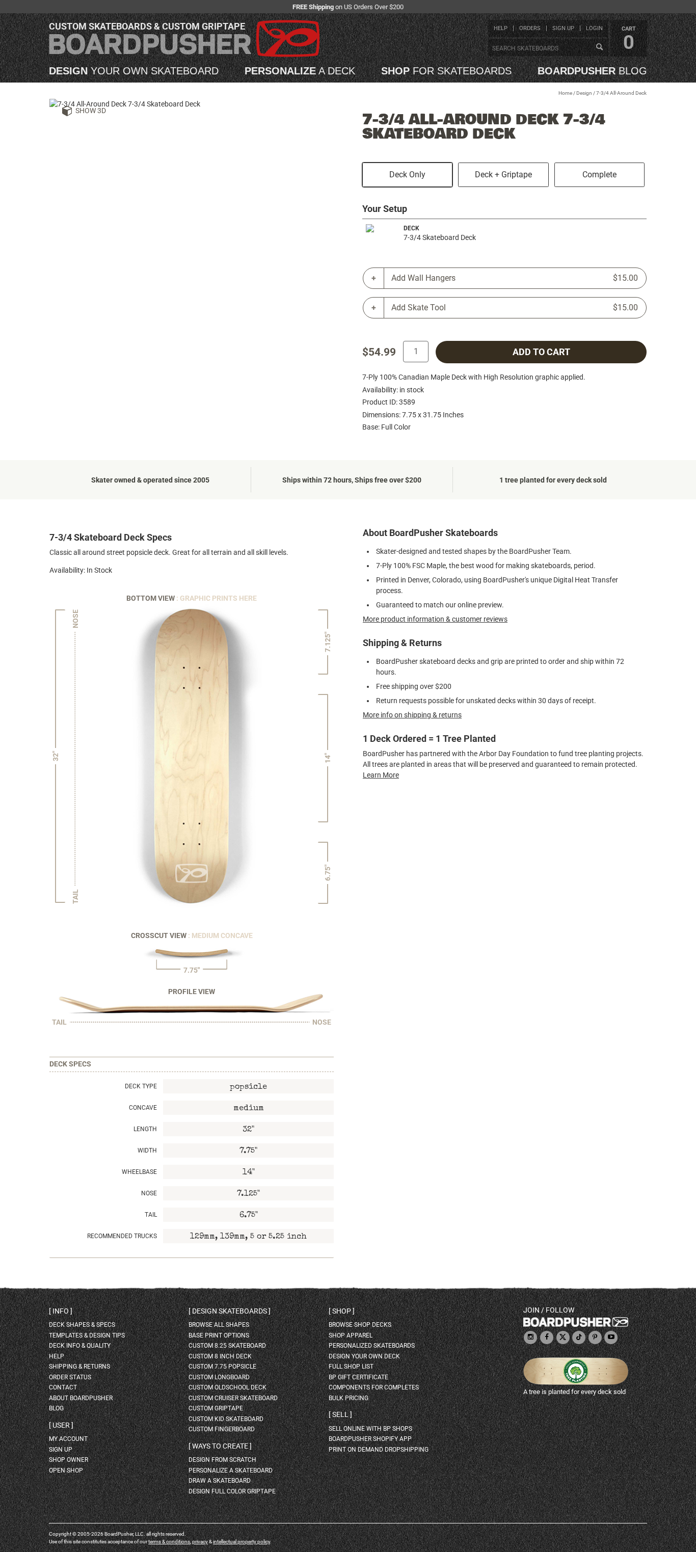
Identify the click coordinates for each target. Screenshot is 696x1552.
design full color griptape (232, 1491)
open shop (66, 1470)
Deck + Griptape (503, 174)
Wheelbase (139, 1171)
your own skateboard (134, 71)
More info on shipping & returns (412, 715)
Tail (151, 1214)
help (500, 28)
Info (60, 1311)
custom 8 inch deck (220, 1356)
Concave (143, 1107)
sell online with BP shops (370, 1428)
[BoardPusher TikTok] (578, 1338)
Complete (599, 174)
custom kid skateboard (226, 1419)
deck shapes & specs (82, 1324)
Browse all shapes (219, 1324)
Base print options (219, 1335)
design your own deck (364, 1356)
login (594, 28)
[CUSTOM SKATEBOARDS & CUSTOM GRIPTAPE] (184, 55)
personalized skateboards (372, 1345)
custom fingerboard (222, 1429)
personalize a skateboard (231, 1470)
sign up (563, 28)
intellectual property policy (241, 1541)
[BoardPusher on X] (563, 1338)
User (61, 1425)
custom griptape (216, 1408)
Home (565, 93)
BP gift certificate (358, 1377)
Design (584, 93)
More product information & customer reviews (435, 619)
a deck (300, 71)
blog (592, 71)
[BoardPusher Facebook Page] (546, 1338)
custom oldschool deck (227, 1387)
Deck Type (141, 1086)
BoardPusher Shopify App (370, 1438)
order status (70, 1377)
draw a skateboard (220, 1480)
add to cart (541, 352)
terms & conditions (169, 1541)
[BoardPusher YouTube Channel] (611, 1338)
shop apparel (350, 1335)
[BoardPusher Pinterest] (595, 1338)
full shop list (351, 1366)
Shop (341, 1311)
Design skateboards (229, 1311)
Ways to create (220, 1446)
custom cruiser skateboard (233, 1398)
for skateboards (446, 71)
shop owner (68, 1459)
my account (68, 1438)
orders (530, 28)
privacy (200, 1541)
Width (147, 1150)
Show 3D (90, 110)
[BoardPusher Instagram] (530, 1338)
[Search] (599, 47)
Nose (149, 1193)
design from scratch (222, 1459)
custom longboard (219, 1377)
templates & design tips (87, 1335)
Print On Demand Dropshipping (379, 1449)
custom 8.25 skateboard (227, 1345)
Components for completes (374, 1387)
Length (145, 1129)
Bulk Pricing (348, 1398)
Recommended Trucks (122, 1236)
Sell (340, 1414)
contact (63, 1387)
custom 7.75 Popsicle (222, 1366)
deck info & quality (80, 1345)
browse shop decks (360, 1324)
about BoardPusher (81, 1398)
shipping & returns (79, 1366)
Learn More (381, 775)
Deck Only (407, 174)
